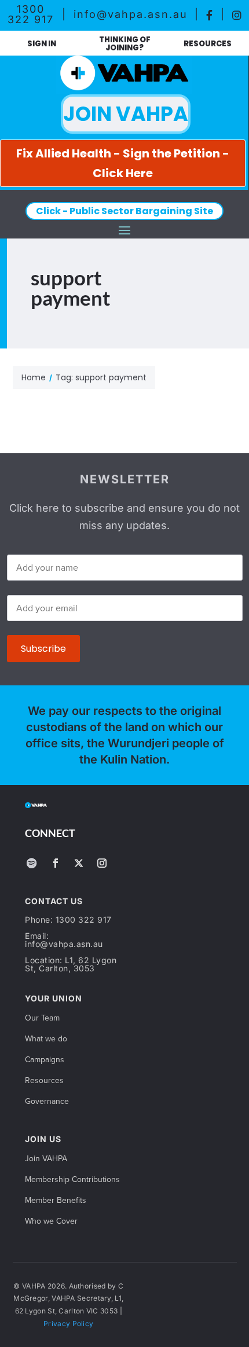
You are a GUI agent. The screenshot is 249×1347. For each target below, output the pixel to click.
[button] (124, 230)
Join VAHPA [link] (46, 1159)
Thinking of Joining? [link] (125, 43)
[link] (210, 14)
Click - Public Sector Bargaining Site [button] (124, 211)
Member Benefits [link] (55, 1201)
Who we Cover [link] (51, 1222)
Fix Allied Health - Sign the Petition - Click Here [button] (122, 163)
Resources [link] (208, 43)
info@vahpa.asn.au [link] (131, 14)
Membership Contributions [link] (72, 1180)
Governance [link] (47, 1102)
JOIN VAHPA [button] (125, 114)
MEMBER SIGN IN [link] (41, 44)
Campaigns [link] (44, 1060)
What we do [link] (46, 1039)
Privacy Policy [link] (68, 1323)
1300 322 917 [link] (31, 14)
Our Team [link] (42, 1018)
